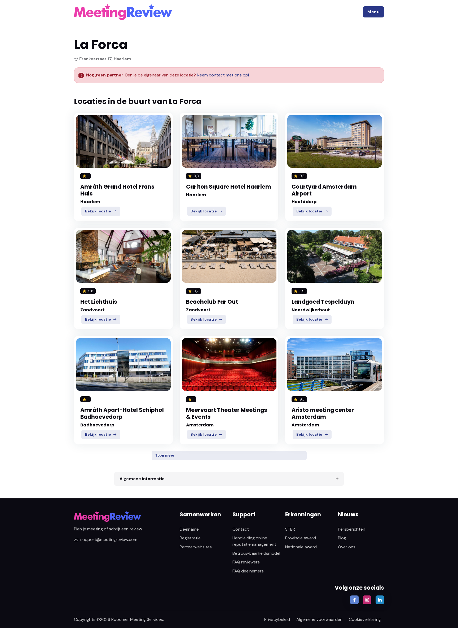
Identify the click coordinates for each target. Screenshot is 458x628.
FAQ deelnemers (248, 571)
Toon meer (165, 455)
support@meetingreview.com (108, 539)
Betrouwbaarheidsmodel (256, 553)
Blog (342, 538)
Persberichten (351, 529)
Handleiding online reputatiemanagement (254, 541)
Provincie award (300, 538)
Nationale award (301, 547)
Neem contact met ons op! (223, 75)
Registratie (190, 538)
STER (290, 529)
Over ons (346, 547)
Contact (240, 529)
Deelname (189, 529)
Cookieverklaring (365, 619)
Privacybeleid (277, 619)
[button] (373, 11)
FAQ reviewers (246, 562)
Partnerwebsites (196, 547)
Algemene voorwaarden (319, 619)
